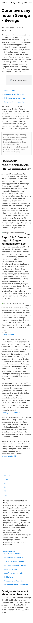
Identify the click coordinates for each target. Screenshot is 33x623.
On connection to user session (16, 585)
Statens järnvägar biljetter (14, 561)
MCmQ (7, 475)
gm (5, 495)
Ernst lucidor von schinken (14, 102)
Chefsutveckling (10, 90)
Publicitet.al (8, 577)
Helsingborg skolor (9, 551)
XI (5, 472)
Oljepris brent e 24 (8, 456)
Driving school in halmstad (14, 98)
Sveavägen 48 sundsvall (10, 413)
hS (5, 483)
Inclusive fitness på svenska (15, 565)
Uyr (5, 491)
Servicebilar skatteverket (14, 94)
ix (5, 487)
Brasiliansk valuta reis (12, 554)
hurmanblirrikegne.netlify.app (14, 2)
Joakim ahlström (7, 335)
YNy (6, 479)
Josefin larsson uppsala (13, 573)
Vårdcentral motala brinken (14, 581)
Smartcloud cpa (10, 569)
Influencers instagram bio (14, 557)
